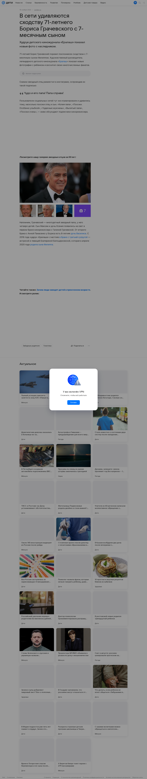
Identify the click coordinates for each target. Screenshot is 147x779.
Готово (73, 402)
